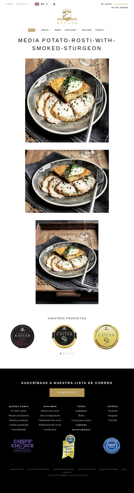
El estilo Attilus (19, 410)
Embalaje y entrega (108, 469)
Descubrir (50, 406)
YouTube (112, 420)
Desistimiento (81, 430)
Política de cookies (87, 469)
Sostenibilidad (19, 429)
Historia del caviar (50, 410)
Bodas (81, 415)
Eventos (81, 411)
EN (42, 4)
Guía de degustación (50, 415)
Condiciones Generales (64, 469)
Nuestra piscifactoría (19, 415)
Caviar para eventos (81, 420)
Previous (8, 335)
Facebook (112, 410)
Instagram (113, 415)
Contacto (22, 4)
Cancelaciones (17, 469)
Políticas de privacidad (38, 469)
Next (126, 335)
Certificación (50, 429)
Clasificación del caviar (50, 420)
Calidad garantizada (18, 424)
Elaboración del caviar (50, 424)
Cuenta (9, 4)
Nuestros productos (18, 420)
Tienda (81, 406)
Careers (81, 425)
